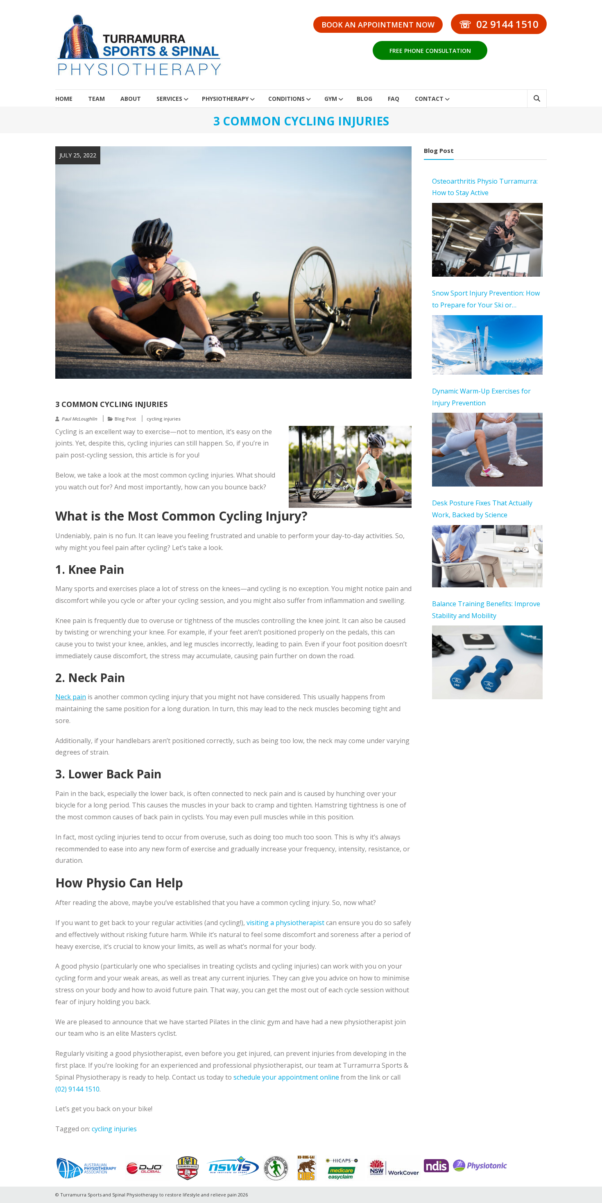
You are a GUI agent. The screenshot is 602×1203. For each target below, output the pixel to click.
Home (63, 98)
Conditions (286, 98)
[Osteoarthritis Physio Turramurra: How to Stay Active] (487, 240)
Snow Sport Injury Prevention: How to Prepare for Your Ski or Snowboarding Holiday (486, 300)
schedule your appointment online (286, 1077)
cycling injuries (164, 419)
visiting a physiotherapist (285, 922)
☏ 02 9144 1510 (499, 24)
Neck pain (70, 696)
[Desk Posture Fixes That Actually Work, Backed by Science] (487, 556)
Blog (364, 98)
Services (169, 98)
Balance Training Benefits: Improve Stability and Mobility (486, 609)
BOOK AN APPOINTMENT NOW (378, 25)
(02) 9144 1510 (77, 1089)
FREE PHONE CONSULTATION (430, 51)
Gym (330, 98)
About (130, 98)
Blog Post (125, 419)
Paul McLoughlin (79, 419)
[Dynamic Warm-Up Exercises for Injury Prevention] (487, 450)
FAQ (393, 98)
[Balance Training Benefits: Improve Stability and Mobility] (487, 662)
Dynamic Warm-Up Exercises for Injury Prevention (481, 397)
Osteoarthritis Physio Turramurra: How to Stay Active (485, 187)
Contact (429, 98)
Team (96, 98)
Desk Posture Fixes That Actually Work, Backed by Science (482, 508)
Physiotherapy (225, 98)
